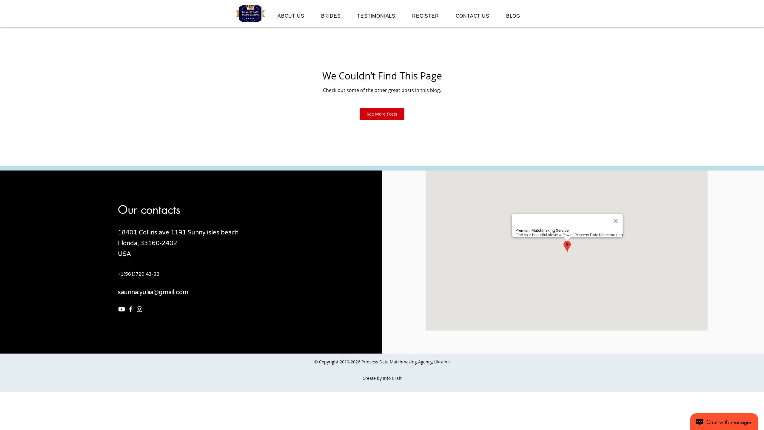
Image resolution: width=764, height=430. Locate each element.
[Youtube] (121, 309)
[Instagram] (139, 309)
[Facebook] (130, 309)
